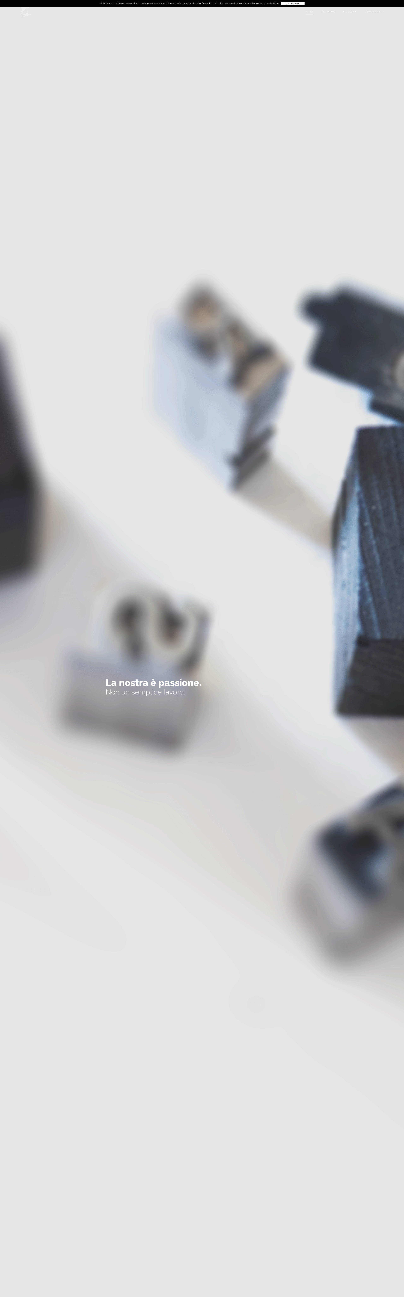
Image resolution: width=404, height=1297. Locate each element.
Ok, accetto (293, 3)
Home (309, 11)
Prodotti (350, 11)
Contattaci (374, 11)
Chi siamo (328, 11)
